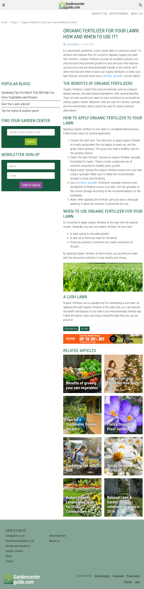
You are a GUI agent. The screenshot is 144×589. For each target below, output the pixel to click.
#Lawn (84, 328)
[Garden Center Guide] (72, 5)
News (9, 556)
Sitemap (128, 581)
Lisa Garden (72, 44)
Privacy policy (133, 575)
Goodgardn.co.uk (15, 535)
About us (137, 13)
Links (137, 581)
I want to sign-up (31, 185)
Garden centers (14, 551)
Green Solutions (102, 575)
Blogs (14, 22)
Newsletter (99, 13)
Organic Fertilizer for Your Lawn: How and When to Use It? (49, 22)
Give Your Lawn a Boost (15, 104)
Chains (9, 561)
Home (4, 22)
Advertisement (119, 13)
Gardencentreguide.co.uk (20, 541)
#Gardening (70, 328)
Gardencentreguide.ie (18, 546)
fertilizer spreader (113, 76)
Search (31, 141)
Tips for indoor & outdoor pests (20, 111)
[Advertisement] (30, 52)
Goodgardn (118, 575)
